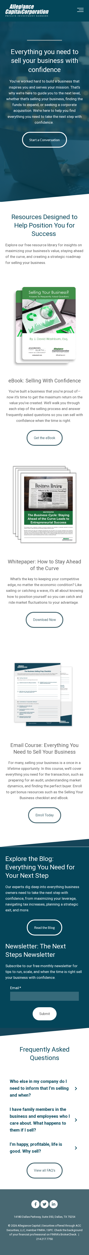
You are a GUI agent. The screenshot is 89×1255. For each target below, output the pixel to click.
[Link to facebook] (35, 1204)
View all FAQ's (44, 1170)
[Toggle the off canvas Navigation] (80, 10)
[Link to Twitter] (44, 1204)
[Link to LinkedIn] (53, 1204)
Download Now (44, 620)
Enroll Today (44, 815)
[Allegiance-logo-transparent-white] (27, 10)
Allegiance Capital (29, 1225)
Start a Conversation (44, 140)
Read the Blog (44, 927)
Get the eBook (44, 438)
